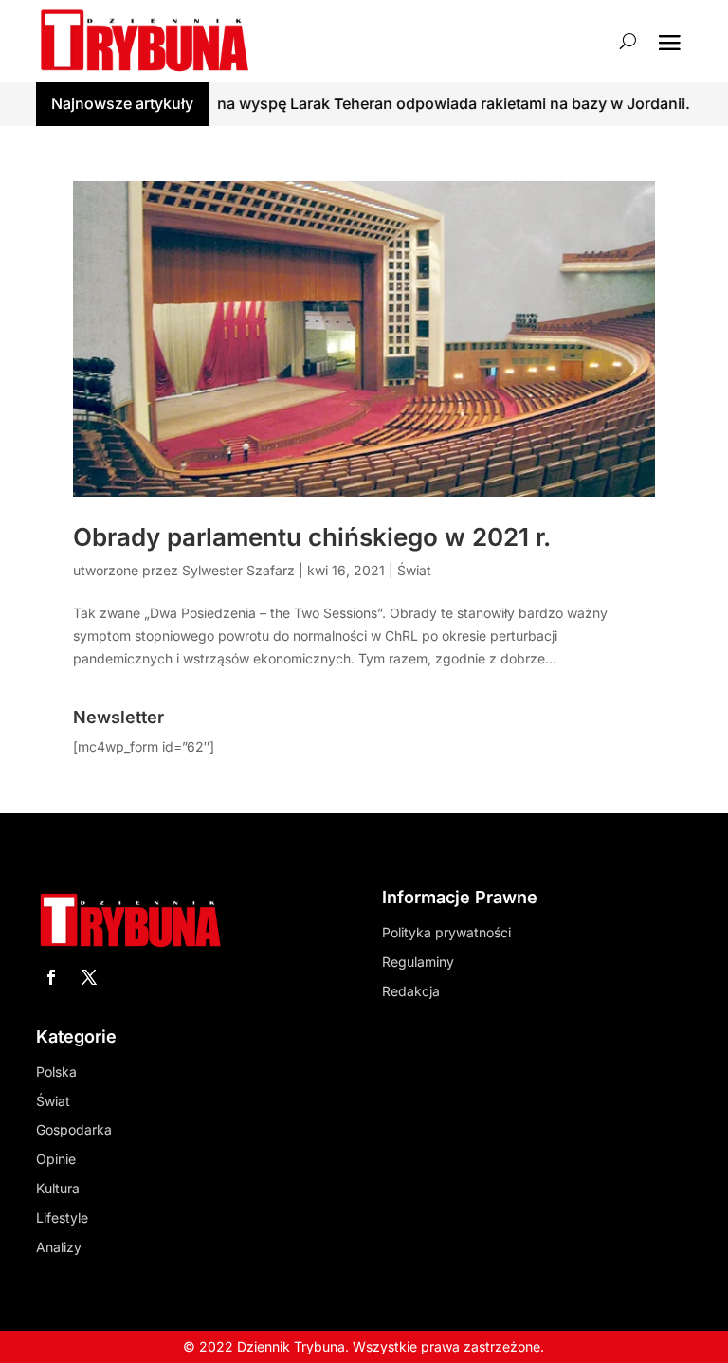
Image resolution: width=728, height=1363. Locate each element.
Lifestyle (62, 1217)
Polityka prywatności (446, 932)
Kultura (58, 1188)
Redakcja (411, 991)
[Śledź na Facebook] (51, 977)
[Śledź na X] (89, 977)
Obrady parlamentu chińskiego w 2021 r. (312, 537)
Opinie (56, 1159)
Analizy (59, 1247)
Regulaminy (418, 962)
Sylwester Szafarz (238, 570)
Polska (56, 1071)
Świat (414, 570)
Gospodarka (74, 1129)
